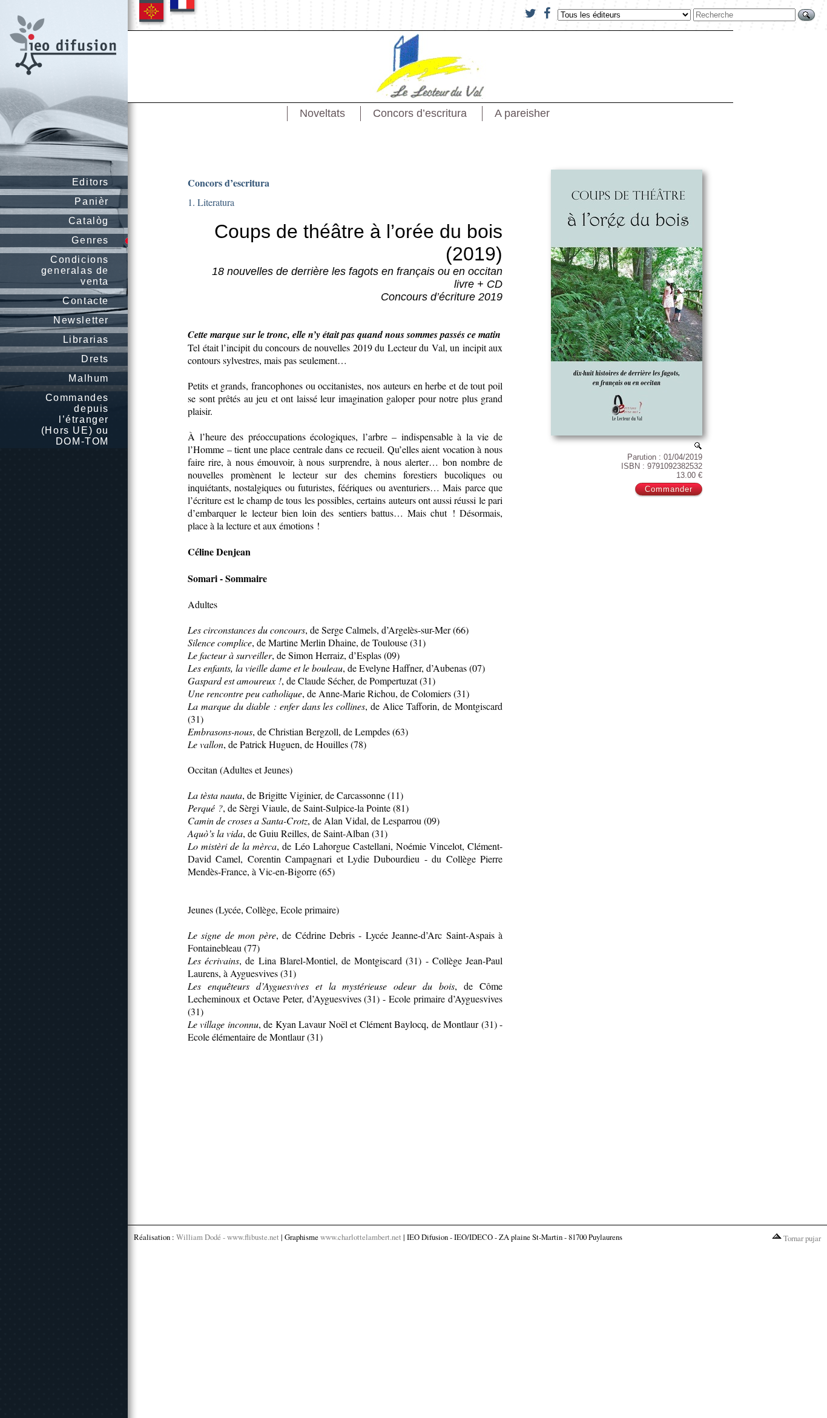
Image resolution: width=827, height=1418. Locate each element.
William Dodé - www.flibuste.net (227, 1236)
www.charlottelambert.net (360, 1236)
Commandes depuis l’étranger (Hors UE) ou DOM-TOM (75, 419)
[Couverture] (698, 445)
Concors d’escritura (420, 113)
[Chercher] (806, 15)
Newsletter (81, 320)
